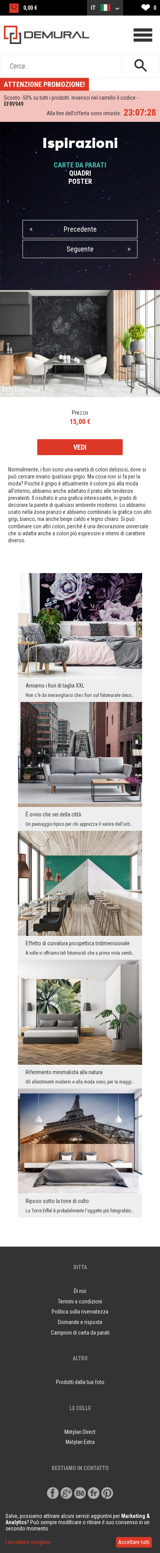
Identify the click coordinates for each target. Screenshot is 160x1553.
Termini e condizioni (80, 1301)
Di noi (80, 1291)
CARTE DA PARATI (80, 165)
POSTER (80, 181)
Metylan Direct (80, 1432)
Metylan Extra (80, 1442)
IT (94, 8)
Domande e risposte (80, 1322)
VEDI (80, 447)
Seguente (98, 249)
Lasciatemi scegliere (28, 1542)
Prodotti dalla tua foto (80, 1382)
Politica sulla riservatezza (80, 1312)
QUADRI (80, 173)
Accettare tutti (134, 1542)
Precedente (63, 229)
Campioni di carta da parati (80, 1333)
